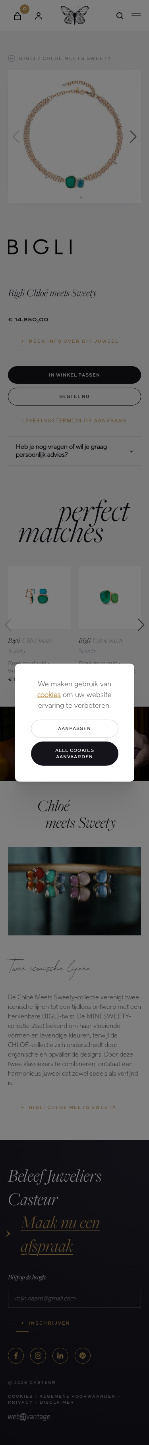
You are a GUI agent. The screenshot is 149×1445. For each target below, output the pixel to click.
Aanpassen (74, 728)
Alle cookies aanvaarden (74, 753)
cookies (49, 695)
